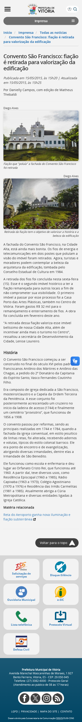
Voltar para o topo (53, 543)
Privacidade (29, 711)
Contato (66, 711)
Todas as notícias (53, 32)
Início (7, 32)
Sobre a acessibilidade (69, 9)
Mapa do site (48, 711)
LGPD (14, 711)
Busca (75, 9)
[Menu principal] (7, 9)
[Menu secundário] (73, 21)
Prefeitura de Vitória (41, 9)
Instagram (46, 698)
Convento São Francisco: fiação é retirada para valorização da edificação (38, 39)
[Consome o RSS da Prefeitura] (57, 698)
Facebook (24, 698)
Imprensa (25, 32)
